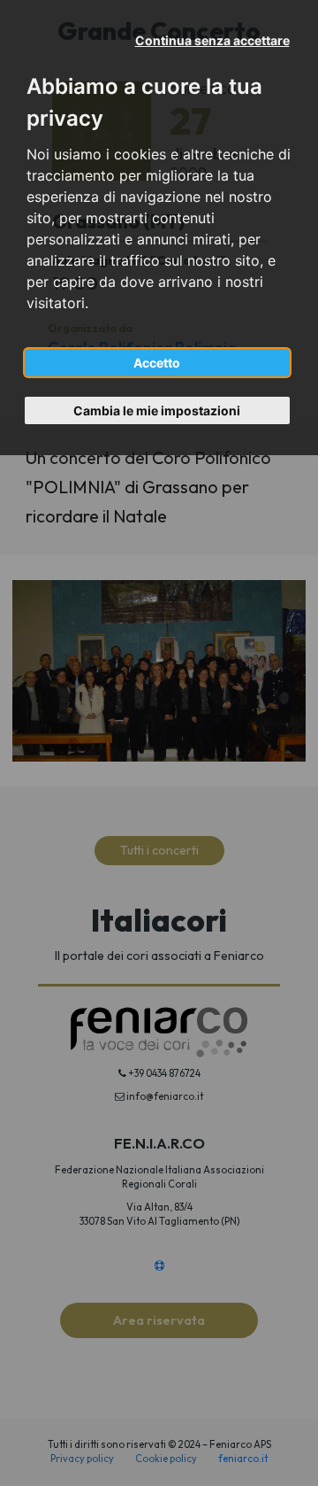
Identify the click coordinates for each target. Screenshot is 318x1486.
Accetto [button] (156, 362)
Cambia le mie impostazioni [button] (156, 410)
